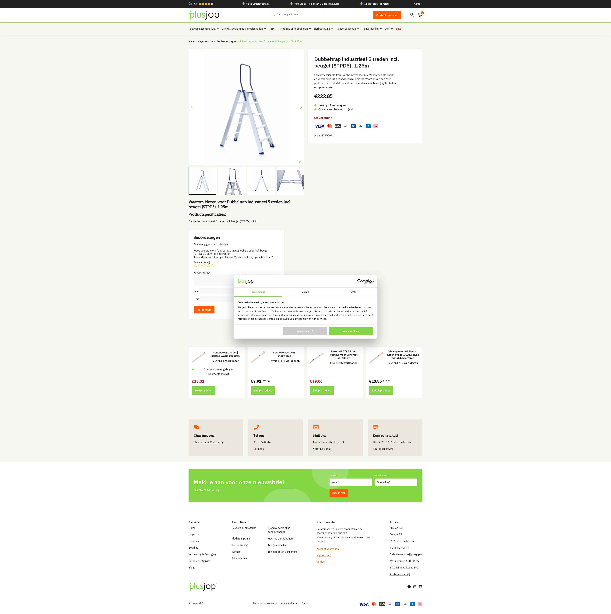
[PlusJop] (204, 15)
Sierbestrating (322, 28)
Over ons (194, 541)
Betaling (193, 547)
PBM (271, 28)
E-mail (197, 298)
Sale (398, 28)
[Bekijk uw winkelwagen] (418, 14)
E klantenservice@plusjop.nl (406, 554)
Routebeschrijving (400, 574)
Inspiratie (194, 534)
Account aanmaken (327, 548)
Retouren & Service (200, 561)
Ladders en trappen (227, 41)
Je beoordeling (202, 272)
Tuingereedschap (346, 28)
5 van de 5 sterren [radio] (213, 266)
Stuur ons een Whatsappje (209, 442)
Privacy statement (289, 603)
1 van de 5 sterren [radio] (195, 266)
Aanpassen (303, 331)
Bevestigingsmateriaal (203, 28)
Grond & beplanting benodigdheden (242, 28)
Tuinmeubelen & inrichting (283, 551)
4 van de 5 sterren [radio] (208, 266)
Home (191, 41)
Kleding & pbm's (241, 538)
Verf (387, 28)
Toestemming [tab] (257, 292)
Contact (418, 3)
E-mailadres (381, 475)
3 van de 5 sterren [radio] (204, 266)
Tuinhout (237, 551)
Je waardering (202, 262)
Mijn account (323, 555)
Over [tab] (353, 292)
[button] (201, 3)
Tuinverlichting (370, 28)
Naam (197, 291)
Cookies (305, 603)
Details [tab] (305, 292)
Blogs (192, 567)
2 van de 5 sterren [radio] (200, 266)
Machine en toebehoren (294, 28)
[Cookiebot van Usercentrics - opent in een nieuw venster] (360, 281)
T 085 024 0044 (399, 547)
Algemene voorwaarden (265, 603)
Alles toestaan (351, 331)
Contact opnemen (387, 15)
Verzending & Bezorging (202, 554)
